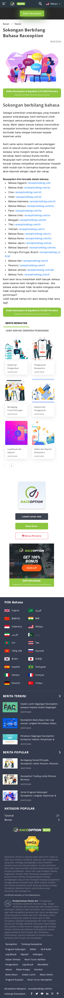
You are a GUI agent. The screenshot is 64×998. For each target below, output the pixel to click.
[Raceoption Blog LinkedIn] (45, 994)
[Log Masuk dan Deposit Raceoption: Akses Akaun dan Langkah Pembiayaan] (16, 433)
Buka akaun (32, 526)
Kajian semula (13, 959)
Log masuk (11, 954)
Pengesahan (12, 964)
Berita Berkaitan (16, 323)
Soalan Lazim (28, 974)
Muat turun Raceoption (40, 979)
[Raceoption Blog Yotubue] (40, 994)
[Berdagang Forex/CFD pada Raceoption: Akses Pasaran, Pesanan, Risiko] (16, 391)
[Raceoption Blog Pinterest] (56, 994)
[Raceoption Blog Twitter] (35, 994)
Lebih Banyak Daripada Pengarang (27, 330)
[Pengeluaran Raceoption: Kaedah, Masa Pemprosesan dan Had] (43, 349)
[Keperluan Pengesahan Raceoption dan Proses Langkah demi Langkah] (16, 349)
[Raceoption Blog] (32, 832)
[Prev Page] (5, 465)
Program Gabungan (16, 949)
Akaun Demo (46, 974)
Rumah (6, 24)
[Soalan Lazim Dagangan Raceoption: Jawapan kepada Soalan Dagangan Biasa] (10, 706)
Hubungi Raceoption (15, 993)
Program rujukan (14, 979)
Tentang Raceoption (31, 944)
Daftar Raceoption (32, 13)
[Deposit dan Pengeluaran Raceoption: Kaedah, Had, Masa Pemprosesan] (43, 391)
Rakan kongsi (23, 969)
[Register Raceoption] (31, 560)
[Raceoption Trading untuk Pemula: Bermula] (10, 779)
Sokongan (38, 954)
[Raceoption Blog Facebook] (30, 994)
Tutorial (17, 24)
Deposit (25, 954)
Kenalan (38, 969)
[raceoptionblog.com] (16, 4)
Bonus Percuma (32, 536)
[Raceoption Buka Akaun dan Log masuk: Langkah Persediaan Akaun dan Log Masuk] (10, 722)
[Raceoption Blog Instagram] (51, 994)
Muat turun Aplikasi (35, 959)
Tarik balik (46, 949)
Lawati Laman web (31, 516)
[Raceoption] (31, 507)
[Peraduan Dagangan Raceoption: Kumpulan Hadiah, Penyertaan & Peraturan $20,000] (10, 738)
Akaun (9, 969)
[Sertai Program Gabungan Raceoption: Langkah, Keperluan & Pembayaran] (10, 795)
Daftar (33, 949)
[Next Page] (11, 465)
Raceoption (11, 944)
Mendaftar (43, 964)
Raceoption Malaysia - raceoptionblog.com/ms (28, 988)
